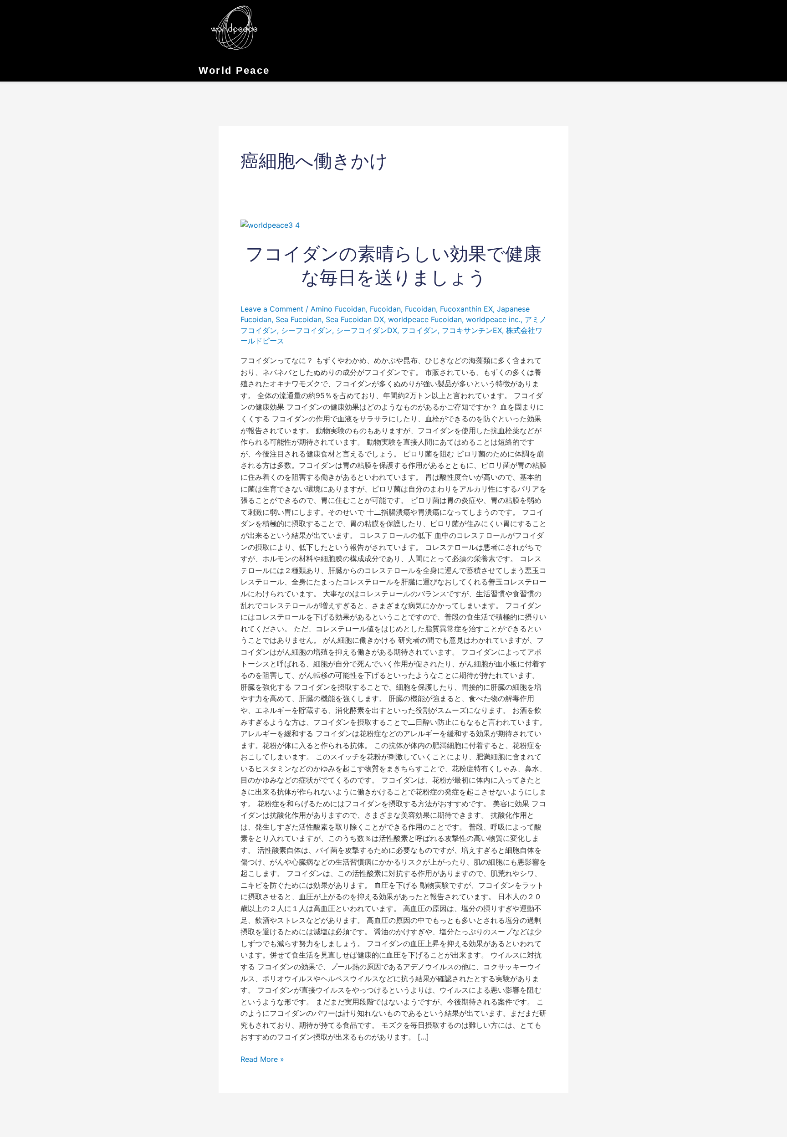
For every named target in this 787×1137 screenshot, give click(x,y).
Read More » (262, 1059)
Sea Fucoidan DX (355, 319)
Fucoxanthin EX (466, 308)
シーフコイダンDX (366, 330)
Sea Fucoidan (299, 319)
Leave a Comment (271, 308)
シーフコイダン (306, 330)
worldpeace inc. (493, 319)
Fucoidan (385, 308)
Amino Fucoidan (338, 308)
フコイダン (419, 330)
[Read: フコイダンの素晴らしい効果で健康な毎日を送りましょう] (270, 224)
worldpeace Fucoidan (425, 319)
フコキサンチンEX (472, 330)
